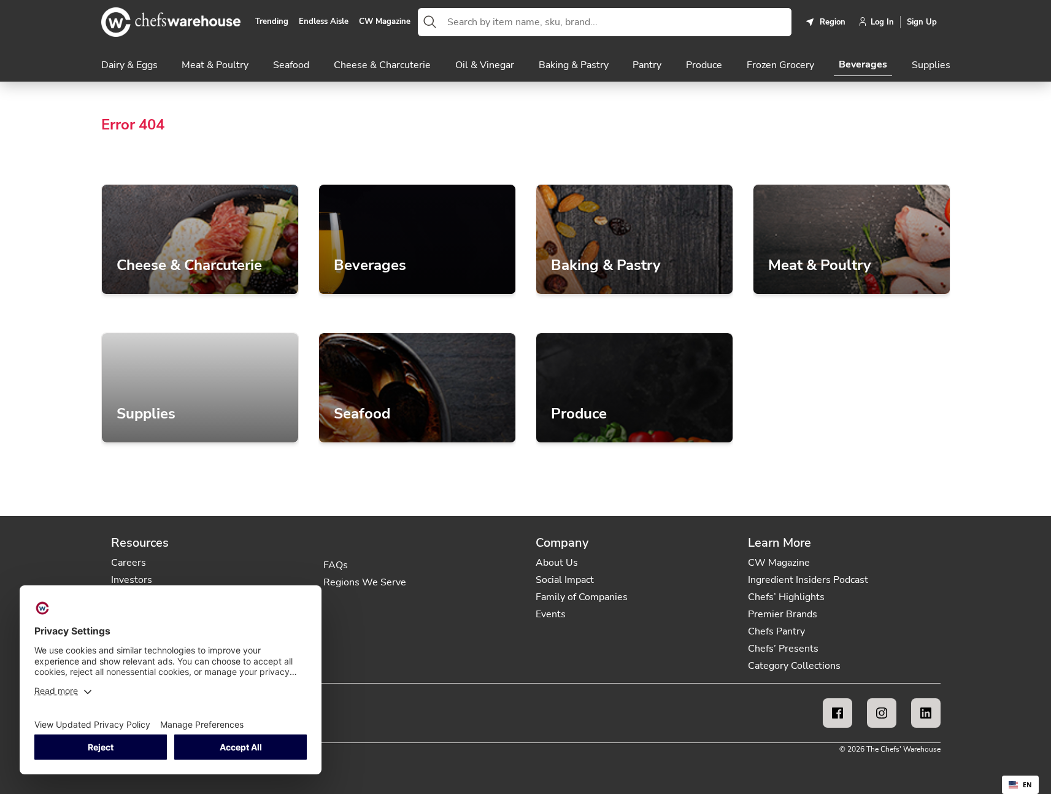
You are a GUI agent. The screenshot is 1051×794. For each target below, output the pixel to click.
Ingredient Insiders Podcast (808, 580)
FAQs (335, 565)
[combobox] (616, 22)
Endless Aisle (323, 22)
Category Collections (794, 666)
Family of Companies (582, 597)
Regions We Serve (364, 582)
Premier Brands (782, 614)
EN (1027, 784)
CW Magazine (384, 22)
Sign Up (922, 22)
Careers (128, 563)
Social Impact (565, 580)
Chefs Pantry (776, 631)
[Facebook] (837, 713)
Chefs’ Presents (783, 648)
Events (551, 614)
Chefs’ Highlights (786, 597)
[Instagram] (881, 713)
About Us (557, 563)
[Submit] (430, 22)
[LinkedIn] (926, 713)
